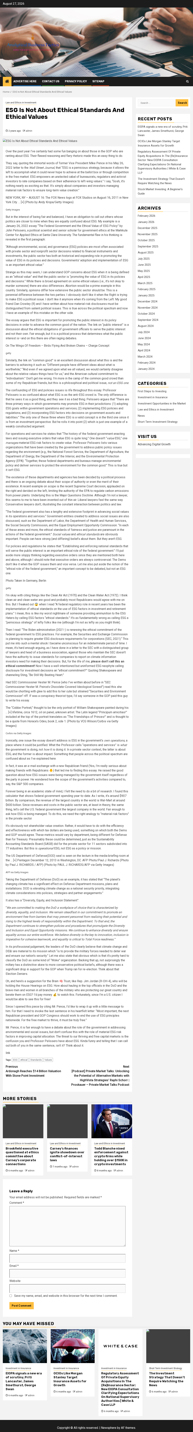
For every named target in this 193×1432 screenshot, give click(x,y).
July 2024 (143, 332)
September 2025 (148, 246)
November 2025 (147, 234)
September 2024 (148, 320)
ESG (15, 1059)
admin (29, 131)
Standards (36, 1059)
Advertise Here (25, 81)
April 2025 (144, 277)
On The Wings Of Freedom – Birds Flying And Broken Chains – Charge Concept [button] (57, 345)
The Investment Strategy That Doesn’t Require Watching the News (167, 1379)
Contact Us (50, 81)
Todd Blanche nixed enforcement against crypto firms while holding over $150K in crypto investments (111, 1156)
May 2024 (144, 344)
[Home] (7, 81)
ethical (24, 1059)
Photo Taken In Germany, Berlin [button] (26, 580)
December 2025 (147, 228)
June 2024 (144, 338)
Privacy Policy (76, 81)
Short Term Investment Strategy (158, 421)
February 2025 (146, 289)
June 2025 (144, 264)
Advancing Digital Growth (154, 444)
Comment (16, 1203)
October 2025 (146, 240)
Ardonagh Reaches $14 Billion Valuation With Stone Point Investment (33, 1071)
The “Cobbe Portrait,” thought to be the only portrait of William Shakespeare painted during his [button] (67, 717)
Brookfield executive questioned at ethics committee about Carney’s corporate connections (22, 1156)
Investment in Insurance (153, 397)
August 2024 (145, 326)
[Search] (187, 81)
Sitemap (98, 81)
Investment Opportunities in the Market (162, 403)
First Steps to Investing (152, 391)
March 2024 (145, 356)
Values (48, 1059)
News (141, 415)
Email (14, 1266)
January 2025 (146, 295)
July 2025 (143, 258)
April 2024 (144, 350)
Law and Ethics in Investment (21, 102)
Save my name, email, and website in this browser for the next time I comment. (65, 1296)
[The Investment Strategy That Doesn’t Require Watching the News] (168, 1346)
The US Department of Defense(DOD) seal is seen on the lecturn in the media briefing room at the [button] (67, 860)
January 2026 (146, 222)
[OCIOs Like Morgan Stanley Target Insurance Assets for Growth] (73, 1346)
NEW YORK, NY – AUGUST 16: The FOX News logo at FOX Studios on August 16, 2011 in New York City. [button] (67, 200)
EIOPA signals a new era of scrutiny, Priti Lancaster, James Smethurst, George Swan (163, 131)
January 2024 (146, 369)
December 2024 (147, 301)
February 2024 (146, 362)
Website (15, 1281)
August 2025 (145, 252)
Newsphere (108, 1428)
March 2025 (145, 283)
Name (14, 1251)
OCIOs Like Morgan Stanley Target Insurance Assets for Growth (70, 1379)
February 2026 (146, 215)
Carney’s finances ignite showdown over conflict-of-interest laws (67, 1154)
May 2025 (144, 271)
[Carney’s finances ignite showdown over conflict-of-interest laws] (67, 1121)
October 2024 (146, 313)
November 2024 (147, 307)
